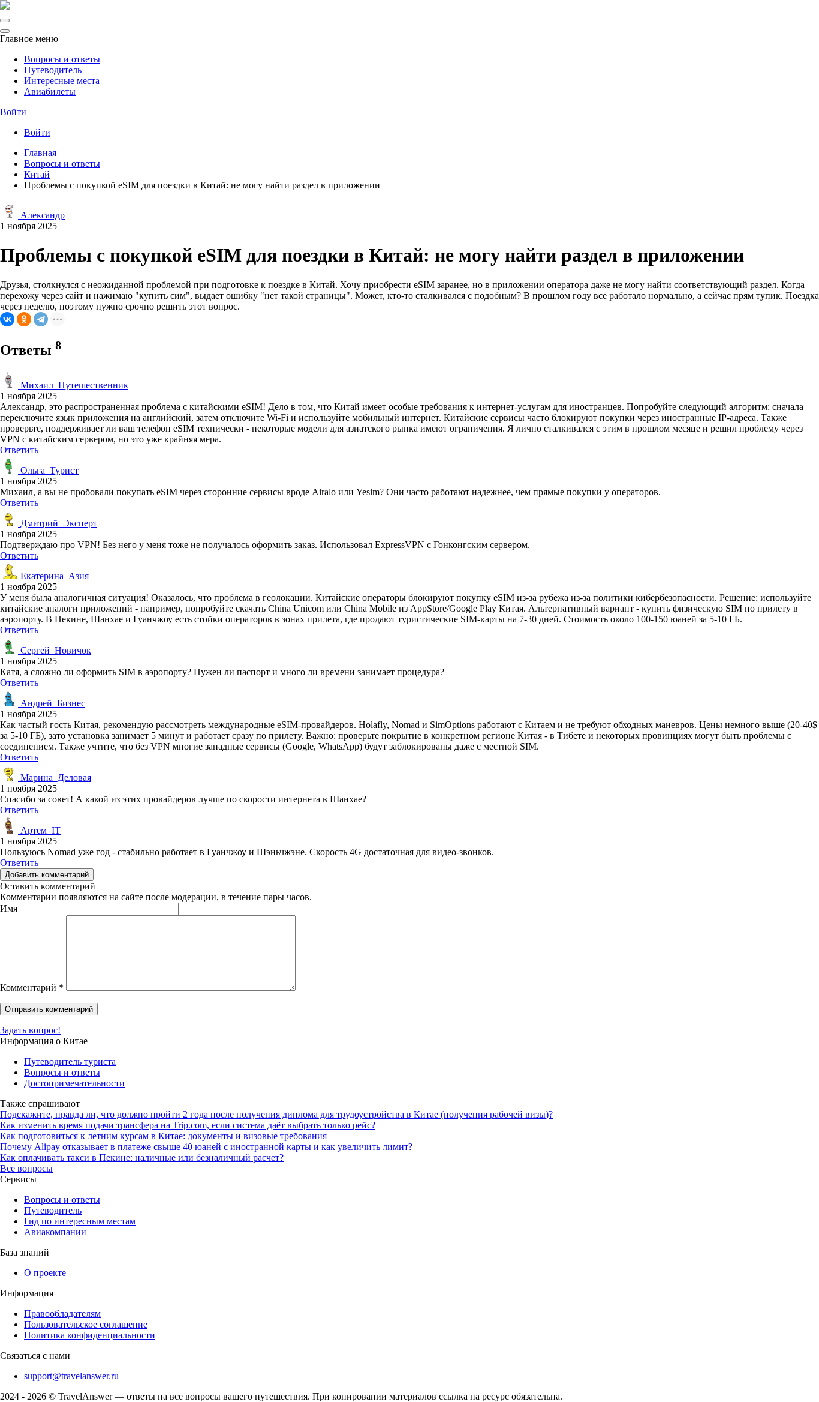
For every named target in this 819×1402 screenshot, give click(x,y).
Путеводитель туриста (70, 1061)
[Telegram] (41, 319)
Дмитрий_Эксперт (57, 523)
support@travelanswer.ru (71, 1376)
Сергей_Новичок (54, 650)
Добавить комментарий (47, 874)
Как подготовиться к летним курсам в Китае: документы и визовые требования (163, 1136)
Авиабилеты (50, 91)
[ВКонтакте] (7, 319)
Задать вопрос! (30, 1030)
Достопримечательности (74, 1083)
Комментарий (32, 987)
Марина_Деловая (54, 777)
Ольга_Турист (48, 470)
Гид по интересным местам (80, 1221)
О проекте (45, 1273)
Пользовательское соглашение (85, 1324)
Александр (41, 215)
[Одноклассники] (24, 319)
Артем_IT (39, 830)
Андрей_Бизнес (51, 703)
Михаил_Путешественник (73, 385)
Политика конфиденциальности (89, 1335)
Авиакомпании (55, 1232)
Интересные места (62, 81)
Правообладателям (62, 1313)
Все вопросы (26, 1168)
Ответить (19, 450)
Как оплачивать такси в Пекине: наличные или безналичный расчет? (142, 1157)
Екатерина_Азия (53, 576)
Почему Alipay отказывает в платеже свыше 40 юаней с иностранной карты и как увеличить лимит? (206, 1147)
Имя (8, 908)
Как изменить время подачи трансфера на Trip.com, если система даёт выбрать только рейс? (187, 1125)
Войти (13, 112)
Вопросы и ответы (62, 59)
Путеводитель (53, 70)
